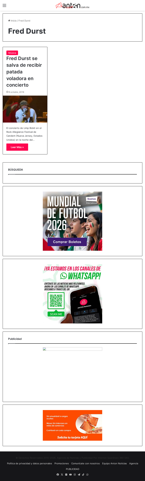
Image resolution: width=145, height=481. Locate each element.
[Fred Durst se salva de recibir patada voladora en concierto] (25, 109)
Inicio (13, 20)
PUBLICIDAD (72, 469)
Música (12, 52)
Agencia (133, 463)
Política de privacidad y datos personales (29, 463)
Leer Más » (17, 147)
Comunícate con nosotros (85, 463)
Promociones (61, 463)
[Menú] (4, 7)
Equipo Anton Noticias (114, 463)
